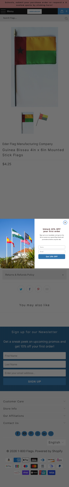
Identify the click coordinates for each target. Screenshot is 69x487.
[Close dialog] (65, 222)
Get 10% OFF (52, 257)
